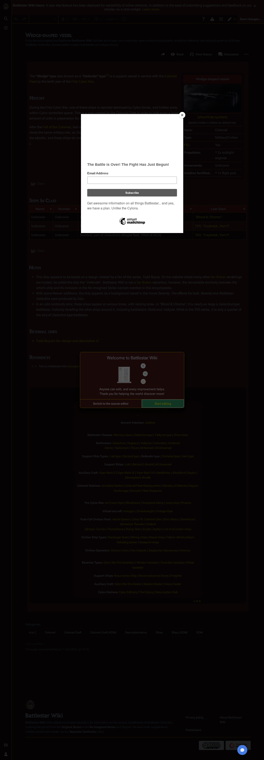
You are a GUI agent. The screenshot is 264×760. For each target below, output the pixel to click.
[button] (110, 403)
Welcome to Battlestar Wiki (132, 357)
